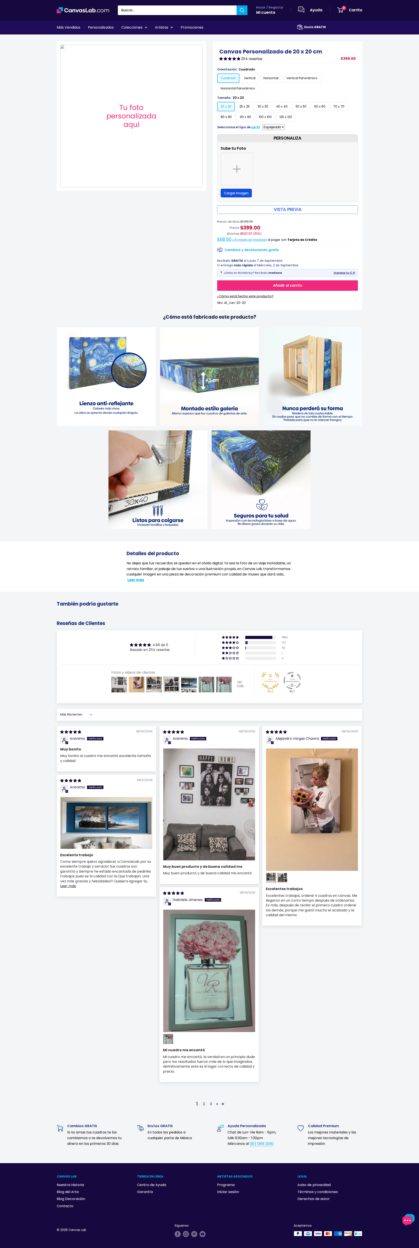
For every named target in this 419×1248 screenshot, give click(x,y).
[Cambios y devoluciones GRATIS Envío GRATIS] (300, 27)
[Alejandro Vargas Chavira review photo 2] (271, 878)
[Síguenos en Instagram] (186, 1234)
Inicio (61, 39)
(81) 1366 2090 (262, 1143)
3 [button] (211, 1103)
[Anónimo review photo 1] (209, 804)
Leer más (135, 579)
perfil (255, 127)
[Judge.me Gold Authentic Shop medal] (270, 680)
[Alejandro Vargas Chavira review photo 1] (312, 809)
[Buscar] (242, 10)
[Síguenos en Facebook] (178, 1234)
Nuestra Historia (70, 1184)
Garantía (145, 1191)
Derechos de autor (313, 1198)
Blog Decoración (71, 1198)
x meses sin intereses (242, 240)
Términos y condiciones (317, 1191)
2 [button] (204, 1103)
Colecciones (132, 27)
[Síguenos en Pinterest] (194, 1234)
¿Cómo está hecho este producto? (245, 296)
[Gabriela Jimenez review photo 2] (168, 1039)
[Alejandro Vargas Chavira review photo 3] (282, 878)
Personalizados (101, 27)
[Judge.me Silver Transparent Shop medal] (292, 680)
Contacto (65, 1206)
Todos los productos (84, 39)
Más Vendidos (68, 27)
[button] (230, 58)
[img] (70, 731)
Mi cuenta (265, 12)
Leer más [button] (68, 885)
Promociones (192, 27)
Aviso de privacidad (314, 1184)
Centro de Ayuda (151, 1184)
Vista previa (288, 209)
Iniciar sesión (228, 1191)
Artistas (161, 27)
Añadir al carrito (287, 285)
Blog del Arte (68, 1191)
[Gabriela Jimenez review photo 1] (209, 970)
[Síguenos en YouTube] (202, 1234)
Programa (226, 1184)
